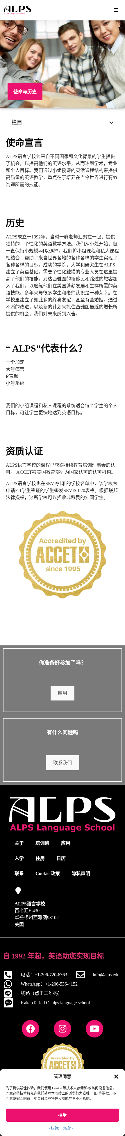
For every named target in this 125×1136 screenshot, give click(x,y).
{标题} (54, 1128)
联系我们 (62, 762)
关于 (19, 843)
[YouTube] (94, 1028)
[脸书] (30, 1028)
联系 (19, 873)
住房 (40, 858)
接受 (62, 1115)
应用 (62, 693)
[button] (116, 1076)
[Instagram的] (62, 1028)
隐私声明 (81, 873)
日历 (61, 858)
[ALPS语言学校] (18, 890)
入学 (19, 858)
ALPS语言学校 (30, 903)
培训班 (42, 843)
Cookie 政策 (47, 873)
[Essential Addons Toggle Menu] (115, 10)
